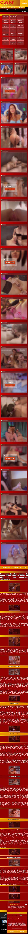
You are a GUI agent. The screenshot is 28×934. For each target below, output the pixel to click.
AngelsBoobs (5, 273)
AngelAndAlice (5, 420)
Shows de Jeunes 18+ (20, 21)
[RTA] (20, 915)
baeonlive (4, 543)
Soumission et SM (20, 43)
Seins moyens (13, 29)
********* (17, 63)
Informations (3, 929)
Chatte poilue (5, 29)
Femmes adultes (13, 25)
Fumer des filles (13, 34)
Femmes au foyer (5, 17)
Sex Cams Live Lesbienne (13, 43)
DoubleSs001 (5, 200)
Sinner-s (4, 49)
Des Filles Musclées (13, 21)
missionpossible (5, 469)
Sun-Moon (4, 396)
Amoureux (21, 7)
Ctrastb (3, 518)
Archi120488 (18, 49)
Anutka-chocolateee (6, 63)
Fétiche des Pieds (20, 34)
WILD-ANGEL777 (5, 126)
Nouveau (13, 7)
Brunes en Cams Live (13, 38)
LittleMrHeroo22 (5, 494)
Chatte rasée (20, 25)
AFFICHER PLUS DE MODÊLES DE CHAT (14, 567)
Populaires (4, 7)
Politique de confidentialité (17, 928)
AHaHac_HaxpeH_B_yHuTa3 (7, 298)
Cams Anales (5, 34)
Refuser (12, 931)
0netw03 (4, 224)
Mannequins (3, 930)
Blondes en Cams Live (6, 38)
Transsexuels (24, 3)
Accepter (22, 931)
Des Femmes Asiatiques (13, 17)
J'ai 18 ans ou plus (17, 913)
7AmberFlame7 (5, 151)
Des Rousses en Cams (20, 38)
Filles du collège (6, 25)
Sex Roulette (24, 5)
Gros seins (20, 29)
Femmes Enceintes (6, 21)
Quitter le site (14, 915)
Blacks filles (5, 42)
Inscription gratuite (10, 90)
